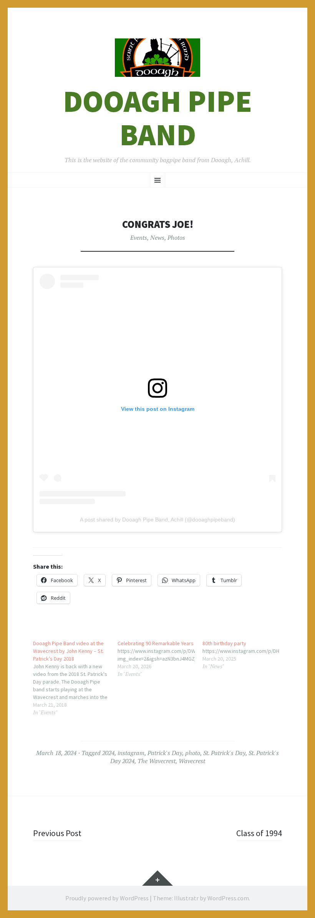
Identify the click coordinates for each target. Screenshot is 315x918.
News (157, 237)
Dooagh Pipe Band (157, 118)
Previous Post (57, 833)
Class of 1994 (259, 833)
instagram (131, 753)
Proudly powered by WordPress (107, 898)
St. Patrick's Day (224, 753)
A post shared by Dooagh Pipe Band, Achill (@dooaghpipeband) (157, 519)
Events (138, 237)
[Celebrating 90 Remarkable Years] (160, 658)
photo (192, 753)
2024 (108, 753)
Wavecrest (192, 761)
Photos (176, 237)
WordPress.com (228, 898)
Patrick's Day (165, 753)
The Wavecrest (157, 761)
